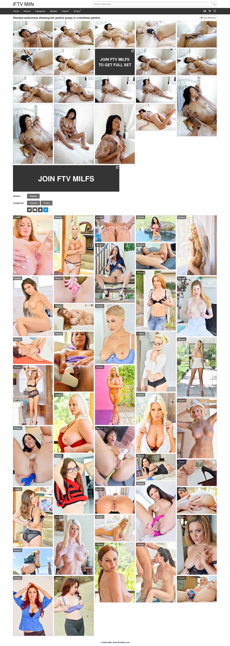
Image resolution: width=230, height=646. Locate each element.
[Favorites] (214, 11)
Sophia (33, 196)
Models (53, 11)
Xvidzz (77, 11)
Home (16, 11)
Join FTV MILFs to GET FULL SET (114, 62)
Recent (27, 11)
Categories (40, 11)
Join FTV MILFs (66, 178)
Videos (65, 11)
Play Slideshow (209, 18)
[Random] (204, 11)
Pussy (47, 202)
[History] (210, 11)
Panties (33, 202)
